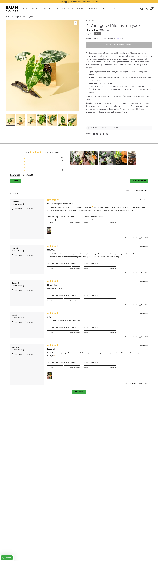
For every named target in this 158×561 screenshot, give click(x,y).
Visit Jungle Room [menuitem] (97, 9)
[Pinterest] (100, 134)
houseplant (101, 59)
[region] (103, 158)
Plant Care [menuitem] (46, 9)
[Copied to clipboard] (106, 134)
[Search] (141, 8)
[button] (97, 30)
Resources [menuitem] (77, 9)
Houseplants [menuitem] (29, 9)
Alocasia (133, 53)
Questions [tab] (28, 175)
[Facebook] (94, 134)
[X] (97, 134)
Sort (128, 190)
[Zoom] (75, 23)
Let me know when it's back (119, 45)
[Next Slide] (134, 158)
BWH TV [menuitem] (116, 9)
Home (8, 16)
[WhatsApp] (103, 134)
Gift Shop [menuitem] (62, 9)
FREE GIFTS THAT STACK (80, 1)
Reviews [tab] (15, 175)
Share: (88, 134)
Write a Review (141, 181)
